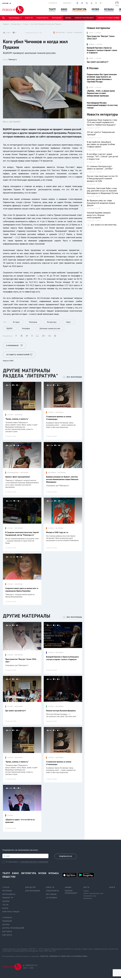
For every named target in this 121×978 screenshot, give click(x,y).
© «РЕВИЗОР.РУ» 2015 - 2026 (30, 966)
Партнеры (7, 932)
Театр (52, 9)
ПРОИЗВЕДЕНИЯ (13, 472)
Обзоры (6, 901)
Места (86, 887)
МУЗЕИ (91, 58)
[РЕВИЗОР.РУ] (13, 10)
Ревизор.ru (13, 59)
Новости (29, 18)
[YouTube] (91, 3)
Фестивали (51, 894)
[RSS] (87, 3)
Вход (117, 5)
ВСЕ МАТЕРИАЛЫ (74, 377)
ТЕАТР (91, 33)
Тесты (5, 905)
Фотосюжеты (8, 894)
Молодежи (57, 18)
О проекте (53, 3)
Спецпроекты (42, 18)
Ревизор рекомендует (84, 18)
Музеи (95, 9)
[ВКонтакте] (77, 3)
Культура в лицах (10, 912)
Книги (112, 887)
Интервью (7, 891)
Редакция (7, 921)
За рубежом (51, 898)
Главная (6, 24)
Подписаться (65, 856)
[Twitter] (82, 3)
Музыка (109, 9)
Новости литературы (102, 114)
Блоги (5, 908)
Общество (9, 876)
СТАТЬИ (69, 32)
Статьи (25, 24)
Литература (79, 9)
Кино (64, 9)
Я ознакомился (12, 862)
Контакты (7, 935)
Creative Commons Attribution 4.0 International (64, 956)
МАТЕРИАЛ (78, 32)
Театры (86, 891)
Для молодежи (32, 891)
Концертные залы (90, 896)
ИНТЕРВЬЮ (52, 472)
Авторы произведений (13, 928)
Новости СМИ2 (8, 361)
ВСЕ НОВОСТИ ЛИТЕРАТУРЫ (104, 225)
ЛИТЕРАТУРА (60, 32)
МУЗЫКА (92, 44)
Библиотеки (88, 898)
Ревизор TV (7, 898)
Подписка (67, 3)
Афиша (68, 18)
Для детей (30, 887)
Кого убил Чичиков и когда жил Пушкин (46, 24)
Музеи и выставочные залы (93, 893)
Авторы (6, 925)
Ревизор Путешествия (107, 18)
